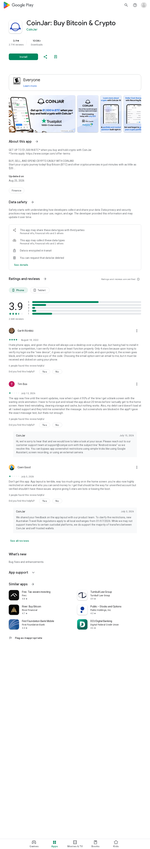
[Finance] (16, 190)
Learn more (30, 85)
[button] (42, 113)
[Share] (45, 56)
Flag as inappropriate (25, 638)
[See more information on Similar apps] (32, 584)
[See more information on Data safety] (32, 202)
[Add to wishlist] (55, 56)
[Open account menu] (143, 5)
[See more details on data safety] (21, 264)
